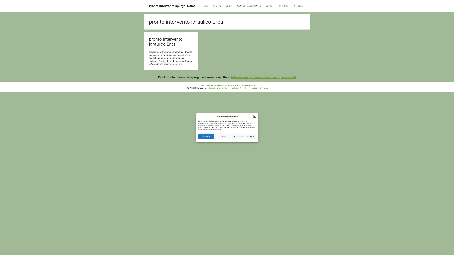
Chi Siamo (217, 6)
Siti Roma (264, 88)
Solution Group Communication (245, 88)
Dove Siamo (284, 6)
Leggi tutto (177, 64)
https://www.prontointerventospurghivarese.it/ (263, 77)
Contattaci (298, 6)
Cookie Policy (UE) (232, 85)
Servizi (269, 6)
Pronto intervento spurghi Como (172, 6)
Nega (223, 136)
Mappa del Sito (248, 85)
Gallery (229, 6)
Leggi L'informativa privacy (211, 85)
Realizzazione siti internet (219, 88)
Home (205, 6)
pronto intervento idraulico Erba (166, 42)
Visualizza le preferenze (244, 136)
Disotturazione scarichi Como (248, 6)
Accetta (206, 136)
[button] (254, 116)
